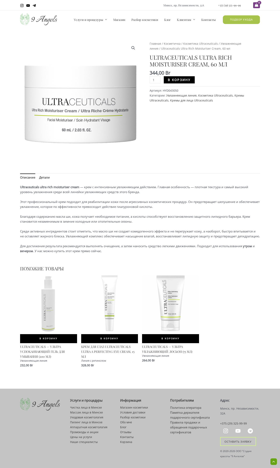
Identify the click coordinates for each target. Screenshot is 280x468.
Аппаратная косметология (88, 427)
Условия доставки (132, 412)
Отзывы (125, 432)
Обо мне (126, 422)
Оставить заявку (238, 441)
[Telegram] (34, 5)
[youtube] (238, 431)
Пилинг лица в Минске (86, 422)
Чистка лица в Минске (86, 407)
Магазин (119, 20)
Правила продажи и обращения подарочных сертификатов (188, 427)
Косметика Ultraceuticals (200, 44)
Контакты (208, 20)
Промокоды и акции (84, 432)
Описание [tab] (27, 177)
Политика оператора (185, 407)
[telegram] (250, 431)
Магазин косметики (134, 407)
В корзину (179, 80)
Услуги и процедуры (88, 20)
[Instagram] (22, 5)
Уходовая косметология (86, 417)
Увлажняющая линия (181, 95)
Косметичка (172, 44)
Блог (167, 20)
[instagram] (226, 431)
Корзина (126, 442)
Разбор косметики (144, 20)
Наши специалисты (84, 442)
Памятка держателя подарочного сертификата (190, 414)
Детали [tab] (44, 177)
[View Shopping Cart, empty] (256, 5)
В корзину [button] (49, 338)
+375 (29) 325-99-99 (229, 5)
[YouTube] (28, 5)
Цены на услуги (81, 437)
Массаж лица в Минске (86, 412)
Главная (155, 44)
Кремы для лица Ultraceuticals (191, 100)
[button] (241, 19)
